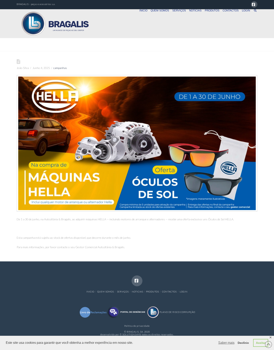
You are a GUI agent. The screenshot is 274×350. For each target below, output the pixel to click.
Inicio (90, 291)
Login (184, 291)
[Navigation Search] (254, 16)
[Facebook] (254, 4)
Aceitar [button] (261, 342)
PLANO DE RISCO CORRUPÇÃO (177, 312)
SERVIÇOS (123, 291)
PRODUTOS (152, 291)
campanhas (60, 68)
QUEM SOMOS (105, 291)
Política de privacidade (137, 326)
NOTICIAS (137, 291)
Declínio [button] (243, 342)
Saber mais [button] (226, 342)
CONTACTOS (169, 291)
